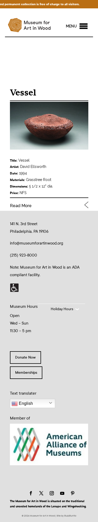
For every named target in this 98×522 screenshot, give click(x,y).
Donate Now (25, 357)
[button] (71, 26)
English (25, 403)
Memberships (26, 372)
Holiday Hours (62, 309)
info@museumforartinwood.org (36, 243)
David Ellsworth (33, 166)
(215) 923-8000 (23, 255)
